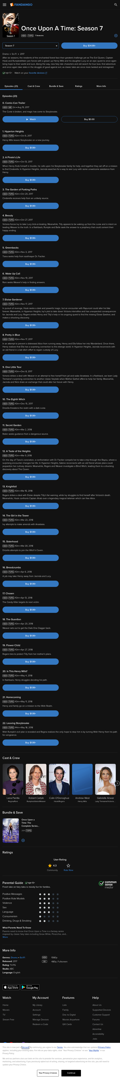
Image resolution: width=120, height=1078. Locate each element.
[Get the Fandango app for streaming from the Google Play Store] (30, 987)
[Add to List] (116, 35)
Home (5, 1005)
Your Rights (94, 1050)
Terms (60, 1047)
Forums (96, 1019)
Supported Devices (101, 1010)
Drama (14, 957)
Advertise (96, 1029)
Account (37, 1010)
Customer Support (101, 1014)
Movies (6, 1010)
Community (52, 870)
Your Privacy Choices (48, 1073)
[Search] (116, 5)
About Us (96, 1005)
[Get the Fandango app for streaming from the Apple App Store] (11, 987)
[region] (60, 1060)
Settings (36, 1014)
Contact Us (97, 1024)
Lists (64, 1005)
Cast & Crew (34, 86)
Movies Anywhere (71, 1019)
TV (4, 1014)
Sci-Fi (22, 957)
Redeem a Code (40, 1024)
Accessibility (98, 1034)
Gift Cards (67, 1024)
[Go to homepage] (21, 5)
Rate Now (68, 870)
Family (65, 1010)
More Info (101, 86)
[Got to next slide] (117, 783)
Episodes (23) (11, 86)
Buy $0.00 (89, 119)
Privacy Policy (104, 1047)
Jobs (94, 1039)
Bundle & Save (56, 86)
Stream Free (8, 1019)
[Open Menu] (4, 4)
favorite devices (37, 73)
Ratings (78, 86)
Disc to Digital (69, 1014)
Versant (25, 1047)
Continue (71, 1073)
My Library (37, 1005)
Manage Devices (41, 1019)
